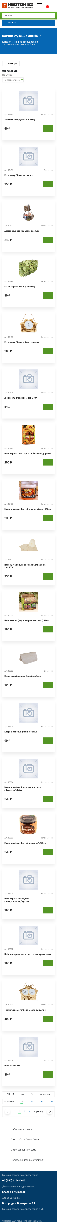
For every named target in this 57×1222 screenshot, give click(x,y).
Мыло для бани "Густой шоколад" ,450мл (25, 843)
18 (21, 1101)
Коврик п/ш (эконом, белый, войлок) (23, 676)
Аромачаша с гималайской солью (21, 231)
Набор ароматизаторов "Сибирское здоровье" (28, 453)
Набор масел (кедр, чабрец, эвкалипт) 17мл (26, 620)
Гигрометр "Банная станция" (18, 175)
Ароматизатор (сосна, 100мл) (19, 119)
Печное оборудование (26, 41)
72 (52, 1101)
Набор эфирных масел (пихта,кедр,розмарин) (27, 954)
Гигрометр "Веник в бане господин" (22, 342)
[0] (45, 5)
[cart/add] (48, 128)
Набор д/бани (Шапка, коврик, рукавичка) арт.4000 (25, 566)
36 (32, 1101)
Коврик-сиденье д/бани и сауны (20, 732)
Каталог (11, 22)
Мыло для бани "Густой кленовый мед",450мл (27, 509)
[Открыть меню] (39, 4)
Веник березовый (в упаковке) (19, 286)
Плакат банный (12, 1065)
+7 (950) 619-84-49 (13, 1180)
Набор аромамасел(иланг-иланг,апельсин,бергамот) (18, 900)
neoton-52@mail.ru (14, 1191)
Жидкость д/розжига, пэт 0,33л (20, 398)
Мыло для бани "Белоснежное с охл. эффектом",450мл (23, 788)
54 (41, 1101)
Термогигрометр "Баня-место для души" (25, 1010)
